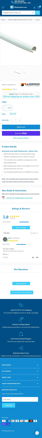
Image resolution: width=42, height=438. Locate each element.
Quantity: (5, 120)
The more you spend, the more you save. (21, 341)
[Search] (37, 13)
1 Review (14, 89)
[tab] (21, 227)
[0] (38, 7)
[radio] (7, 108)
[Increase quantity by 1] (19, 120)
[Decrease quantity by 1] (11, 120)
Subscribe (8, 405)
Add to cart (21, 127)
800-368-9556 (19, 1)
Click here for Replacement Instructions (19, 198)
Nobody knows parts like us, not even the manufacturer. (21, 327)
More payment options (21, 138)
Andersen (30, 84)
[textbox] (38, 233)
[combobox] (34, 233)
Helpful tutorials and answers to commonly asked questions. (21, 356)
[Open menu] (3, 7)
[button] (6, 254)
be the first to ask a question (22, 292)
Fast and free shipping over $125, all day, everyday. (21, 313)
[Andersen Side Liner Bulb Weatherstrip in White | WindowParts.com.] (21, 44)
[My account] (34, 7)
